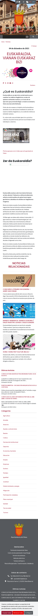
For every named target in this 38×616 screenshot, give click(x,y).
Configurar (28, 613)
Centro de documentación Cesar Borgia (19, 553)
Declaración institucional (10, 442)
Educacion (6, 455)
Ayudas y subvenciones (10, 429)
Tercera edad (7, 508)
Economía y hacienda (9, 451)
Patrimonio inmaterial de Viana (19, 550)
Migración (6, 490)
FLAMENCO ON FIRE (19, 600)
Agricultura (6, 416)
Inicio (2, 42)
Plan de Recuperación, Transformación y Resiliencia (19, 563)
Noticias (8, 42)
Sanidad (5, 504)
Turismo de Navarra (19, 561)
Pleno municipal (8, 499)
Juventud (6, 482)
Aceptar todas (6, 613)
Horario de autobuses (19, 555)
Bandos (5, 433)
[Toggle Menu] (27, 37)
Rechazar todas (18, 613)
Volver (34, 46)
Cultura (5, 438)
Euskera (32, 85)
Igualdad (5, 477)
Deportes (6, 446)
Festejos (5, 473)
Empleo (5, 460)
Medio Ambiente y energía (11, 486)
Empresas (6, 464)
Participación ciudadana (10, 495)
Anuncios (6, 424)
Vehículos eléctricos (19, 558)
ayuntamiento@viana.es (20, 578)
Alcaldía (5, 420)
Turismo (5, 512)
